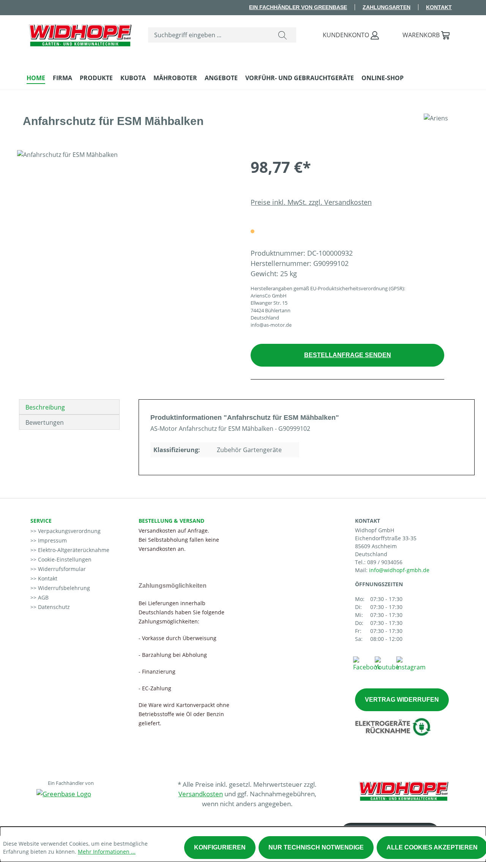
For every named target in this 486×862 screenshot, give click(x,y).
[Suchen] (282, 35)
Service (41, 520)
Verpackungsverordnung (68, 531)
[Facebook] (366, 663)
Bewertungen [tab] (44, 422)
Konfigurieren (220, 847)
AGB (42, 597)
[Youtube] (387, 663)
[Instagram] (411, 663)
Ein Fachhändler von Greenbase (298, 7)
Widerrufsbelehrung (63, 588)
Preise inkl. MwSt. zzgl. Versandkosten (311, 202)
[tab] (69, 406)
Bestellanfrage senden (347, 355)
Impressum (51, 540)
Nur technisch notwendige (316, 847)
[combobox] (208, 35)
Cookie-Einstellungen (64, 559)
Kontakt (439, 7)
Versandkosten (200, 793)
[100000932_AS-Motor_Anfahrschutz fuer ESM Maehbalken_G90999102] (126, 231)
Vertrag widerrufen (402, 699)
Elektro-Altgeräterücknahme (72, 550)
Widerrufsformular (61, 569)
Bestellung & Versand (171, 520)
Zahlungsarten (386, 7)
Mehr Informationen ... (107, 851)
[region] (126, 231)
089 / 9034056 (384, 562)
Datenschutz (53, 607)
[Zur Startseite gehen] (80, 33)
